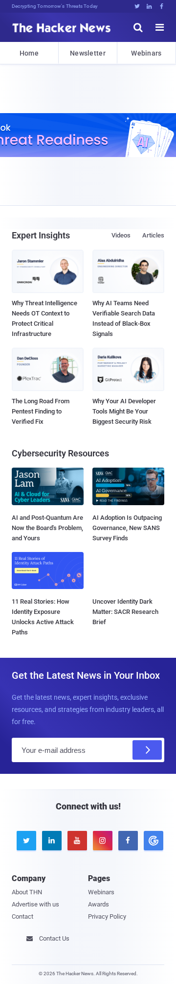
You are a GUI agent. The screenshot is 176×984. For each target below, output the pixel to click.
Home (29, 53)
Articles (153, 235)
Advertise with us (35, 904)
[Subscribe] (147, 750)
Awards (98, 904)
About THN (27, 892)
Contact (22, 916)
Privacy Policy (107, 916)
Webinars (146, 53)
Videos (121, 235)
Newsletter (88, 53)
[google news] (151, 840)
